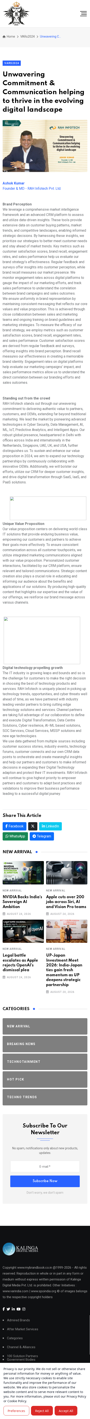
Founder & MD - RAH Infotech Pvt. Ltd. (32, 186)
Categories (15, 1338)
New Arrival (12, 890)
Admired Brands (18, 1320)
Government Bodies (21, 1359)
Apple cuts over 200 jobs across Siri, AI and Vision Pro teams (66, 902)
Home (10, 36)
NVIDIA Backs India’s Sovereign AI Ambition (22, 902)
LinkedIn (52, 826)
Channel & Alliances (21, 1347)
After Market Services (22, 1329)
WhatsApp (17, 836)
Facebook (16, 826)
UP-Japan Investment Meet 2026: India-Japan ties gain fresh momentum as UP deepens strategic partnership (64, 970)
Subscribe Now (45, 1181)
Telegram (43, 836)
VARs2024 (27, 36)
